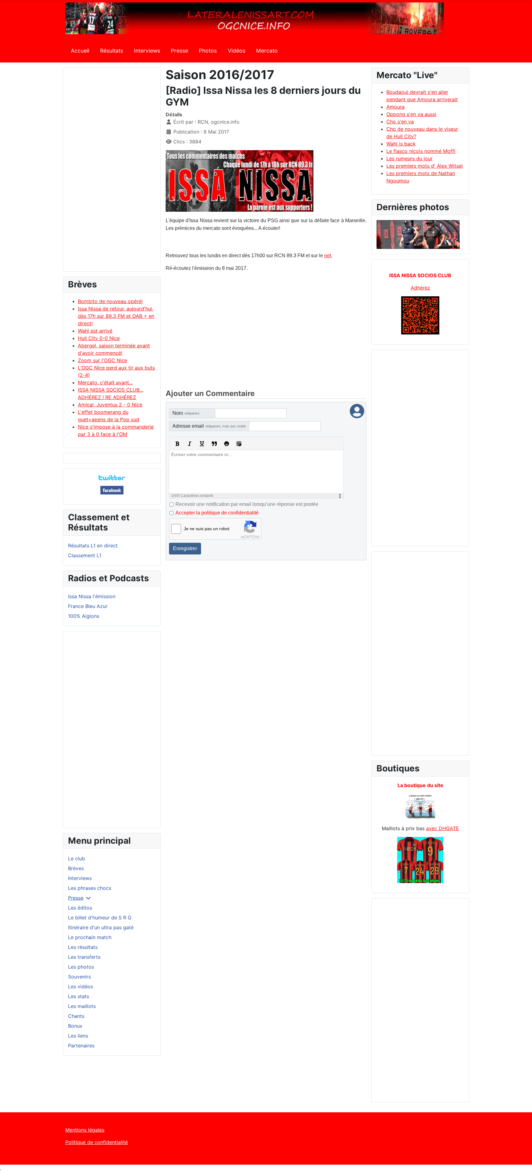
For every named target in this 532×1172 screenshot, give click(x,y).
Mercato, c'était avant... (105, 382)
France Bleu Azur (87, 606)
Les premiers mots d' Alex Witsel (424, 166)
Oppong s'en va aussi (411, 114)
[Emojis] (226, 443)
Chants (76, 1016)
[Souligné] (202, 443)
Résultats (111, 50)
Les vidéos (80, 986)
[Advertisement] (111, 172)
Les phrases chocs (89, 888)
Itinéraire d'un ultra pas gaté (101, 927)
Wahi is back (401, 144)
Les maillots (82, 1006)
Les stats (78, 996)
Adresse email (209, 426)
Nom (186, 413)
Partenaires (81, 1045)
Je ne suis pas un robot (206, 528)
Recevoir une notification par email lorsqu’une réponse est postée (246, 504)
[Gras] (177, 443)
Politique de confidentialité (96, 1142)
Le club (76, 858)
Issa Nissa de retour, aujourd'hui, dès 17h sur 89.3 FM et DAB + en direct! (116, 316)
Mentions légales (84, 1130)
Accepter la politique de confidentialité (217, 512)
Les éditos (80, 908)
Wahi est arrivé (95, 331)
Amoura (395, 107)
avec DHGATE (442, 828)
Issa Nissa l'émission (91, 596)
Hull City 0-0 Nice (99, 338)
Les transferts (84, 957)
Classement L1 (84, 555)
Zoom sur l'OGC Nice (102, 360)
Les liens (78, 1036)
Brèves (76, 868)
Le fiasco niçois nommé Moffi (420, 151)
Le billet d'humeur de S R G (99, 917)
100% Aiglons (83, 616)
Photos (208, 50)
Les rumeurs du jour (409, 158)
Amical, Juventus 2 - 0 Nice (110, 405)
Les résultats (83, 947)
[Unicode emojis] (239, 443)
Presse (179, 50)
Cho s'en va (400, 121)
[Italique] (189, 443)
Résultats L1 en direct (93, 545)
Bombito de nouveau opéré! (110, 301)
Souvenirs (79, 977)
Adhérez (420, 288)
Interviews (147, 50)
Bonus (75, 1026)
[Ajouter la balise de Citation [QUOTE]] (214, 443)
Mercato (267, 50)
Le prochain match (89, 937)
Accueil (80, 50)
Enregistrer (185, 548)
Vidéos (236, 50)
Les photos (81, 967)
